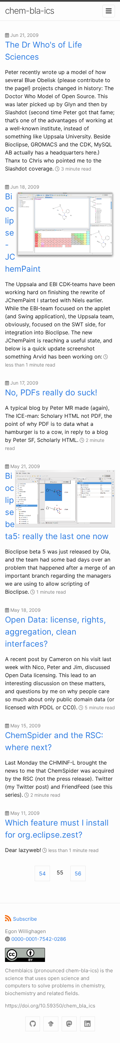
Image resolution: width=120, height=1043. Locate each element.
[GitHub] (32, 1024)
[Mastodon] (69, 1024)
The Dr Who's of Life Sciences (43, 51)
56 (78, 873)
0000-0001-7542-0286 (38, 939)
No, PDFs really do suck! (51, 392)
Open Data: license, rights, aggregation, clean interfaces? (55, 632)
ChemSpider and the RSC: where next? (54, 741)
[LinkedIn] (87, 1024)
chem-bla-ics (29, 10)
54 (42, 873)
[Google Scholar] (50, 1024)
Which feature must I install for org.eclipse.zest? (57, 829)
